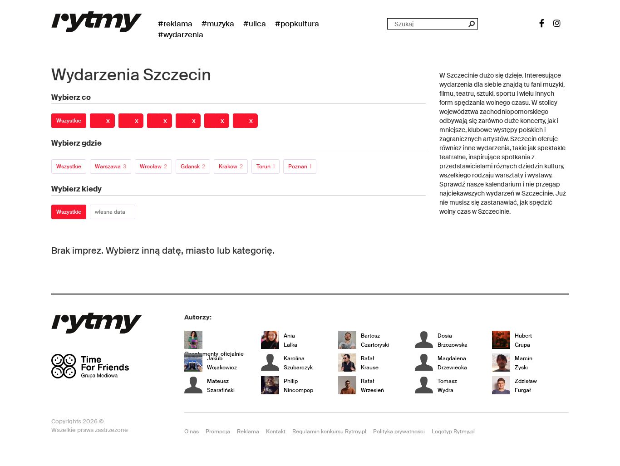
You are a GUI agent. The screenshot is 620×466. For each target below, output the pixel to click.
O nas (191, 431)
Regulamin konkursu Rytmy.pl (329, 431)
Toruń (265, 166)
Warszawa (110, 166)
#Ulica (254, 24)
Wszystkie (68, 120)
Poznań (299, 166)
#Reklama (175, 24)
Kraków (231, 166)
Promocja (218, 431)
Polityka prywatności (399, 431)
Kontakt (275, 431)
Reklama (248, 431)
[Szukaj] (471, 23)
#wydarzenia (180, 34)
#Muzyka (218, 24)
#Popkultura (297, 24)
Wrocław (153, 166)
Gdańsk (193, 166)
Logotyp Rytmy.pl (453, 431)
